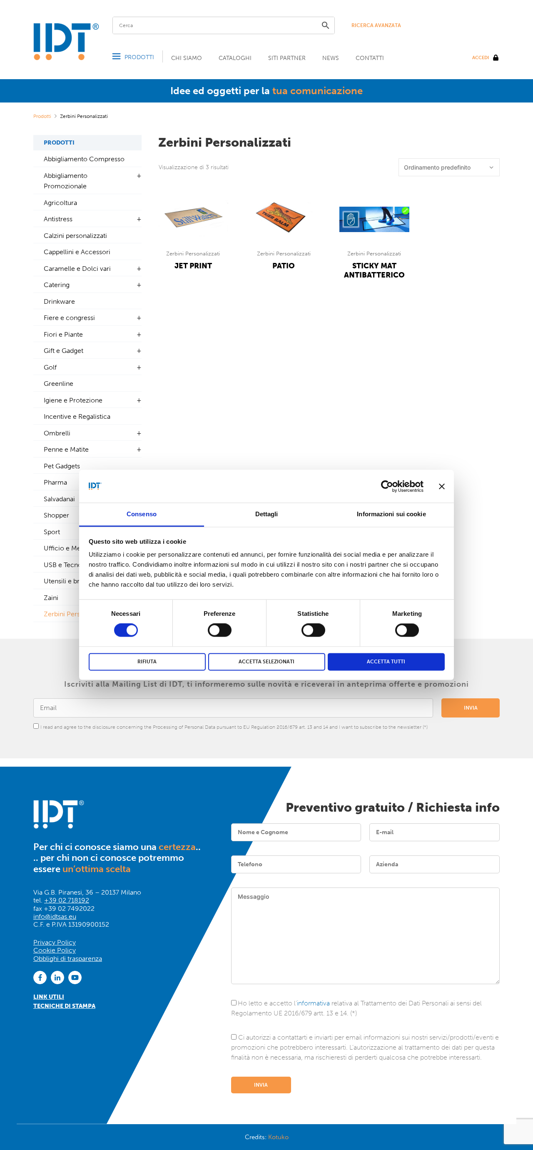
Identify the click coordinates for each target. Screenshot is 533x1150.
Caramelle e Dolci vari (77, 268)
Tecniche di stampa (64, 1006)
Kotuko (278, 1137)
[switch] (220, 630)
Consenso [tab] (142, 514)
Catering (57, 285)
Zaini (51, 598)
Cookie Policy (54, 950)
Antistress (58, 219)
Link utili (48, 996)
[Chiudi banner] (442, 486)
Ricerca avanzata (376, 25)
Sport (52, 532)
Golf (50, 367)
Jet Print (193, 265)
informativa (313, 1003)
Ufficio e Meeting (70, 548)
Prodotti (139, 57)
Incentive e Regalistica (77, 416)
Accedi (480, 57)
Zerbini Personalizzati (193, 253)
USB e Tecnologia (70, 565)
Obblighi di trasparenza (67, 958)
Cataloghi (235, 58)
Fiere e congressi (69, 318)
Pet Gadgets (62, 466)
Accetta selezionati (266, 662)
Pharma (55, 482)
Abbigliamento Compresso (84, 159)
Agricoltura (60, 203)
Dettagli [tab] (266, 514)
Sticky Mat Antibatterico (374, 270)
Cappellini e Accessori (77, 252)
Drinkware (59, 301)
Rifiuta (147, 662)
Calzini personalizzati (75, 236)
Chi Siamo (186, 58)
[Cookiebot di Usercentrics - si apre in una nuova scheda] (387, 486)
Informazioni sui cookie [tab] (391, 514)
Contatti (370, 58)
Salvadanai (59, 499)
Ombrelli (57, 433)
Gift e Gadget (63, 351)
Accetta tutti (386, 662)
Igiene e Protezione (73, 400)
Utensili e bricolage (73, 581)
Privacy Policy (54, 942)
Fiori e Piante (63, 334)
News (330, 58)
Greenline (58, 384)
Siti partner (287, 58)
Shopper (56, 515)
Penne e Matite (66, 449)
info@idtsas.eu (54, 916)
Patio (283, 265)
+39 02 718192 (66, 900)
